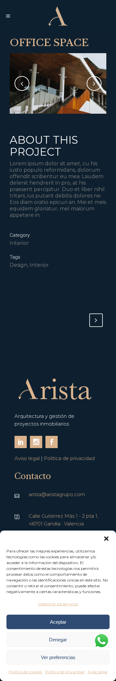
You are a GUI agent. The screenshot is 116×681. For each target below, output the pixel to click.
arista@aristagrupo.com (57, 494)
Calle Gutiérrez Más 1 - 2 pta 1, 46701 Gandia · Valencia (63, 520)
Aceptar (58, 622)
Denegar (58, 639)
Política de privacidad (64, 671)
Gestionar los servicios (58, 603)
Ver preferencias (58, 657)
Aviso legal (97, 671)
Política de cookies (25, 671)
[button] (106, 538)
